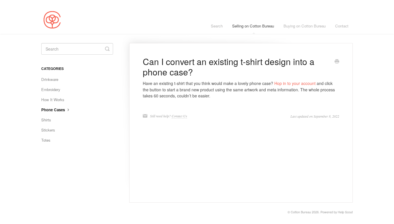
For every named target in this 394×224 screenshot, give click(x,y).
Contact (341, 26)
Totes (45, 140)
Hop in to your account (295, 83)
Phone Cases (53, 109)
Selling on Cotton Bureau (253, 26)
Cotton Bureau (301, 212)
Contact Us (179, 116)
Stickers (48, 130)
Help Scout (345, 212)
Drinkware (49, 79)
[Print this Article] (337, 62)
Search (217, 26)
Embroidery (50, 89)
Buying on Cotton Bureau (305, 26)
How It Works (52, 99)
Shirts (46, 120)
